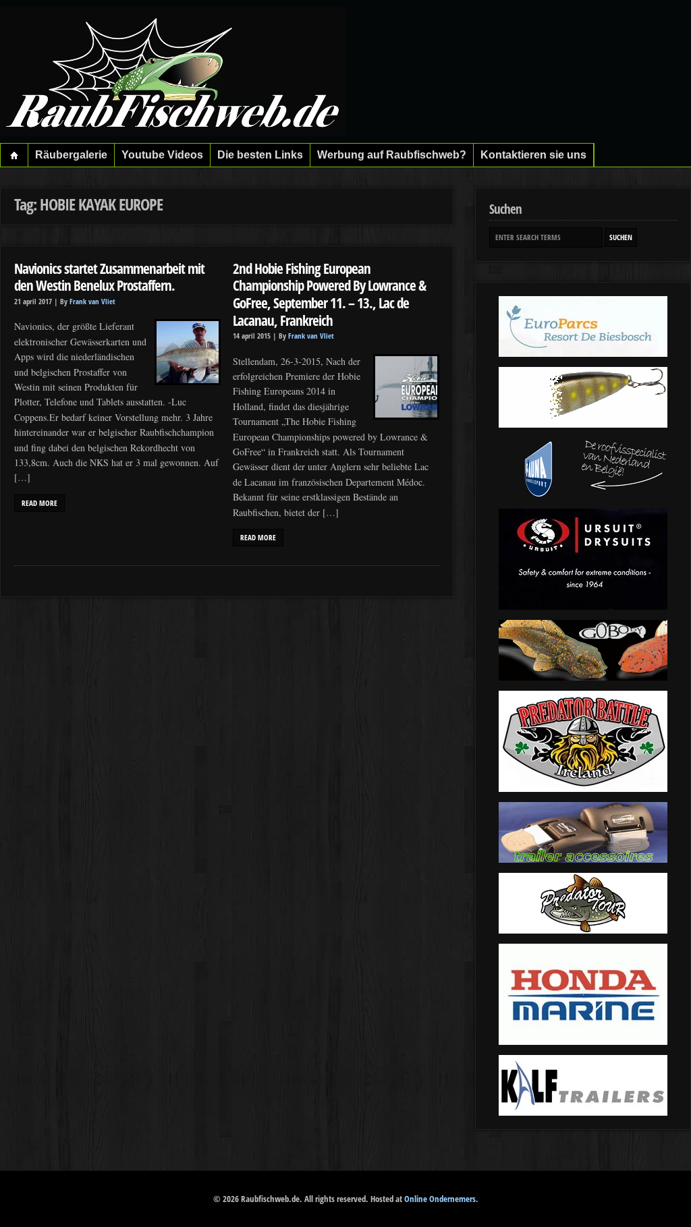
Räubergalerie (71, 155)
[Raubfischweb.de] (173, 132)
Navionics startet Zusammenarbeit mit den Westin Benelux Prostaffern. (109, 276)
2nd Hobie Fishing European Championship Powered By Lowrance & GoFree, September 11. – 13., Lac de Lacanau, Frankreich (329, 294)
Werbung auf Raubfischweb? (391, 155)
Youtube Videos (162, 155)
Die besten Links (260, 155)
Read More (39, 503)
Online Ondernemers (440, 1199)
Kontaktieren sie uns (533, 155)
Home (14, 155)
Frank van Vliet (92, 301)
